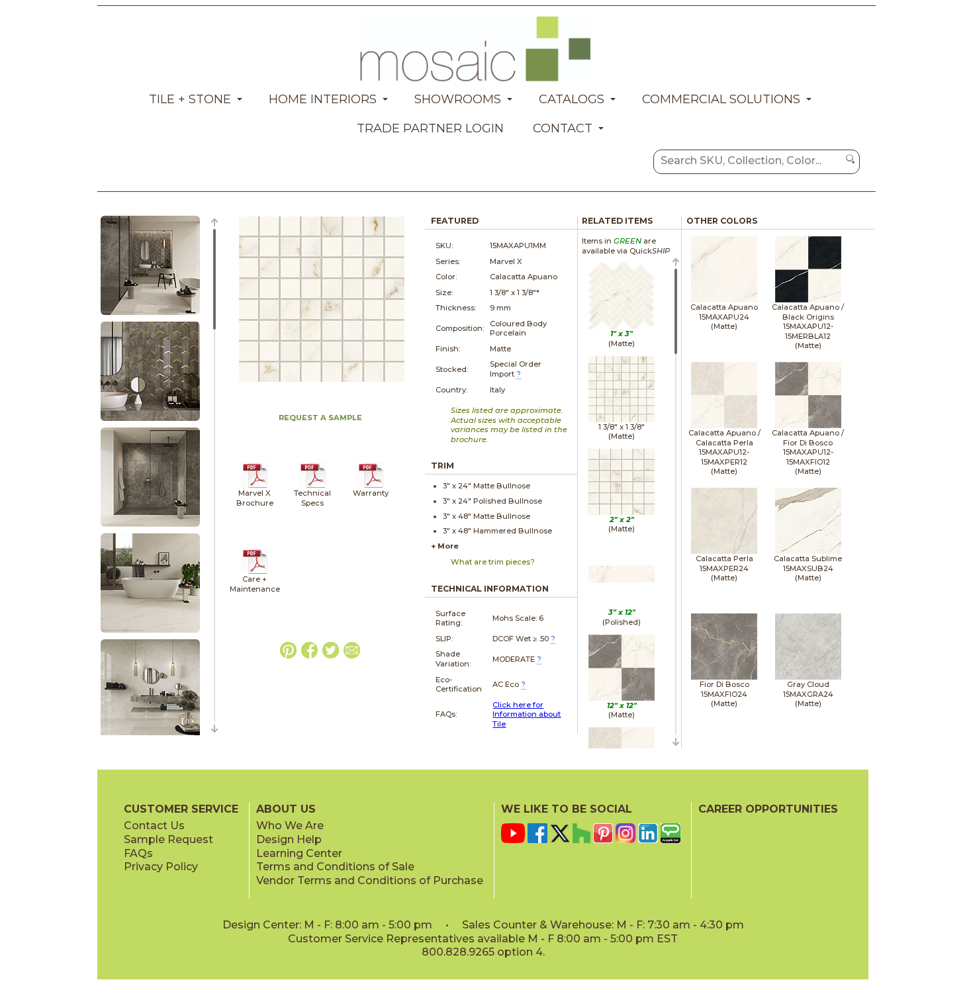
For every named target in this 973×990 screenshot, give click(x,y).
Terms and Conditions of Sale (335, 866)
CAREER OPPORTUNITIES (768, 809)
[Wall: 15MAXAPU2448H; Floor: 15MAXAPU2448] (150, 633)
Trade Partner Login (430, 128)
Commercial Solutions (721, 99)
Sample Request (168, 839)
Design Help (289, 839)
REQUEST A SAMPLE (320, 417)
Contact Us (154, 825)
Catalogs (571, 99)
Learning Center (299, 853)
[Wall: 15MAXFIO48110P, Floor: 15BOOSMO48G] (150, 527)
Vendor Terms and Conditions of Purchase (369, 880)
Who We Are (290, 825)
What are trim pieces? (493, 561)
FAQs (138, 853)
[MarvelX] (255, 485)
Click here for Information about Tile (526, 714)
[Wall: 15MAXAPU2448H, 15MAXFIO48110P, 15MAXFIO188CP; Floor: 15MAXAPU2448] (150, 315)
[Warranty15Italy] (371, 485)
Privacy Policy (161, 866)
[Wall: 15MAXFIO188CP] (150, 421)
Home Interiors (323, 99)
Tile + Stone (190, 99)
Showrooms (457, 99)
